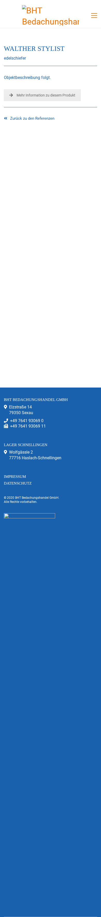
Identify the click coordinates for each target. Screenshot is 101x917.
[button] (94, 15)
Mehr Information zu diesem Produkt (46, 95)
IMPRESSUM (15, 476)
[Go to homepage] (50, 15)
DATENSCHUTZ (18, 483)
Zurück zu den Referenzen (31, 118)
